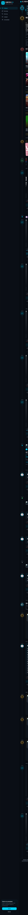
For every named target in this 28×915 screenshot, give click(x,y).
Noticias (6, 11)
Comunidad (6, 19)
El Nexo (6, 8)
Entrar (9, 911)
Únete (9, 908)
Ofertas (6, 14)
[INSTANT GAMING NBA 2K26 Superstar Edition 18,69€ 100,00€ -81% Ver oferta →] (26, 161)
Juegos (6, 16)
